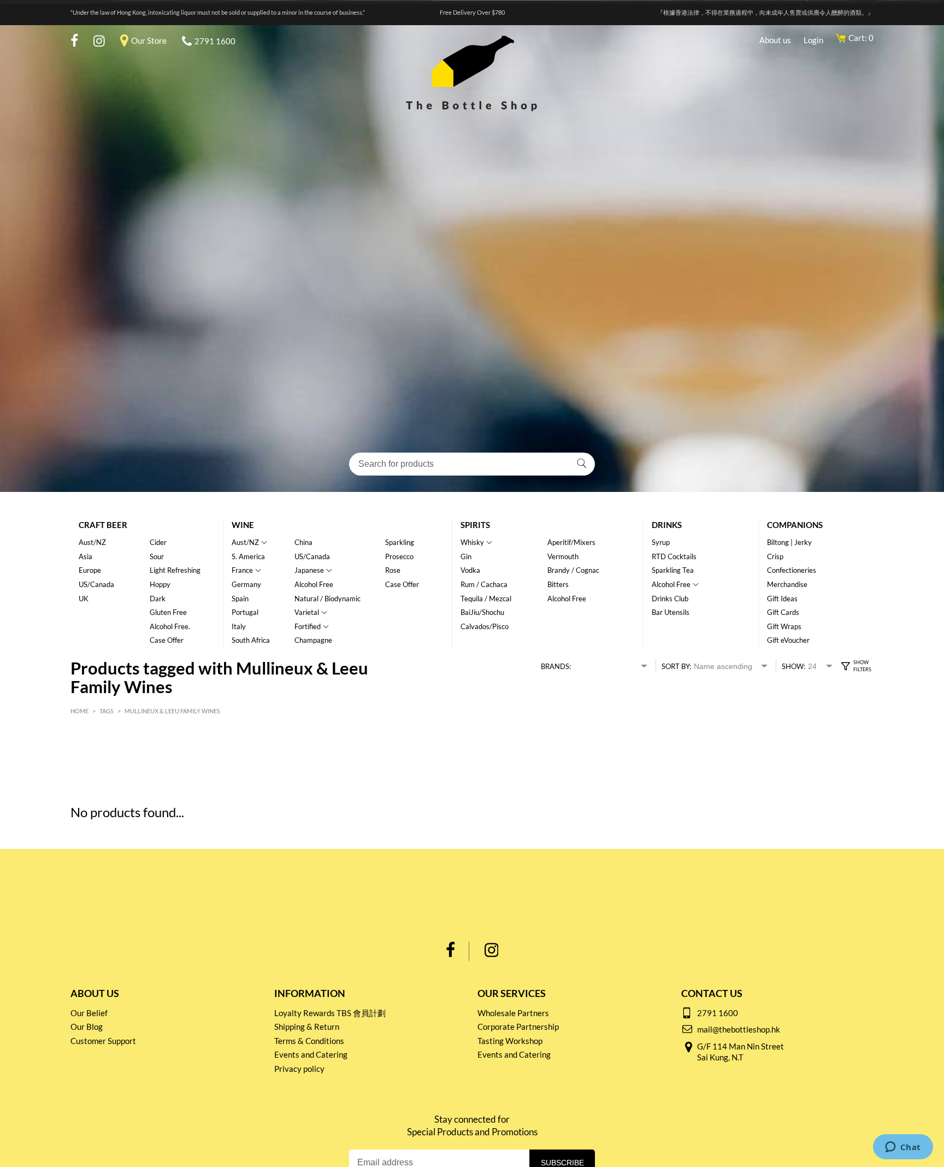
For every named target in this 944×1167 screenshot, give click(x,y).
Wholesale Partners (513, 1013)
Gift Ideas (782, 598)
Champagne (313, 640)
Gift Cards (783, 612)
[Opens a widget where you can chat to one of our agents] (902, 1148)
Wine (243, 525)
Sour (157, 556)
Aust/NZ (92, 542)
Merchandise (787, 584)
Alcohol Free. (170, 626)
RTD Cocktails (674, 556)
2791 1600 (214, 41)
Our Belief (89, 1013)
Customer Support (103, 1041)
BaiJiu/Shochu (482, 612)
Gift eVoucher (788, 640)
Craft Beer (103, 525)
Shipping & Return (306, 1026)
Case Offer (167, 640)
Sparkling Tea (673, 570)
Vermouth (563, 556)
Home (79, 710)
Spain (240, 598)
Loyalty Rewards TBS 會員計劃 (330, 1013)
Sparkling (399, 542)
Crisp (775, 556)
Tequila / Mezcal (486, 598)
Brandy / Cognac (573, 570)
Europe (90, 570)
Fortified (307, 626)
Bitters (558, 584)
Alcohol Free (313, 584)
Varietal (306, 612)
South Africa (251, 640)
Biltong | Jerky (789, 542)
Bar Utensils (670, 612)
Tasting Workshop (509, 1041)
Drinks (667, 525)
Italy (239, 626)
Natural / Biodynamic (327, 598)
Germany (246, 584)
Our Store (149, 40)
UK (83, 598)
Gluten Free (168, 612)
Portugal (245, 612)
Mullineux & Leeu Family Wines (172, 710)
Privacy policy (299, 1069)
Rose (392, 570)
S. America (248, 556)
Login (813, 40)
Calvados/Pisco (485, 626)
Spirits (475, 525)
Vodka (470, 570)
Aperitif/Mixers (571, 542)
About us (775, 40)
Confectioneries (791, 570)
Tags (106, 710)
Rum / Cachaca (484, 584)
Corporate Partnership (518, 1026)
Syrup (661, 542)
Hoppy (160, 584)
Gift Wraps (784, 626)
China (303, 542)
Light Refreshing (175, 570)
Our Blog (86, 1026)
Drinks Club (670, 598)
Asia (85, 556)
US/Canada (96, 584)
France (242, 570)
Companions (795, 525)
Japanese (309, 570)
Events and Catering (310, 1054)
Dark (158, 598)
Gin (466, 556)
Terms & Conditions (309, 1041)
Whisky (472, 542)
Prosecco (399, 556)
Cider (158, 542)
